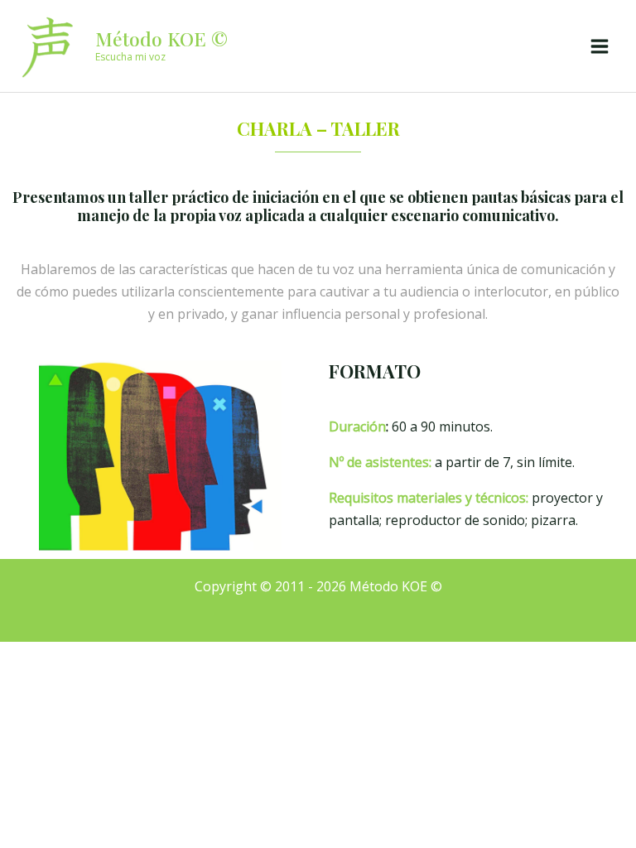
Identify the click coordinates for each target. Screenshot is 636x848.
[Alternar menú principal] (599, 46)
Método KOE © (161, 38)
